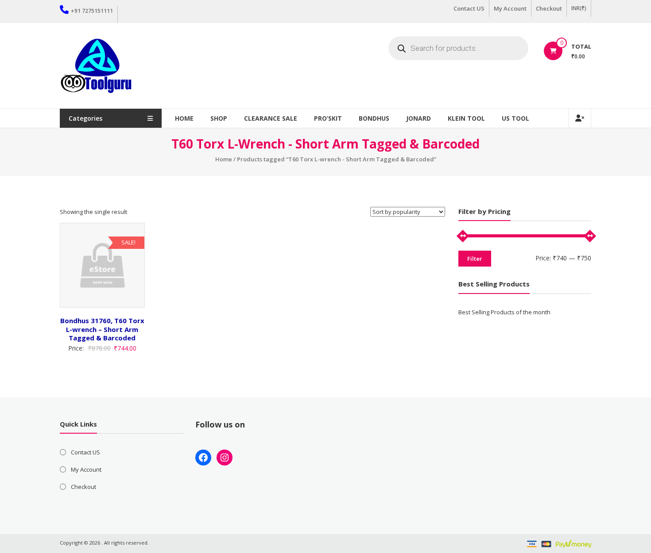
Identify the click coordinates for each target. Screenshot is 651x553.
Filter (474, 259)
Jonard (418, 118)
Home (184, 118)
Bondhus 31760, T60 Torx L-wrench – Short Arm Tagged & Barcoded (102, 329)
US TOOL (515, 118)
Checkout (549, 8)
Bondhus (374, 118)
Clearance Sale (270, 118)
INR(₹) (578, 8)
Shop (218, 118)
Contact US (468, 8)
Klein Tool (466, 118)
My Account (510, 8)
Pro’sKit (328, 118)
